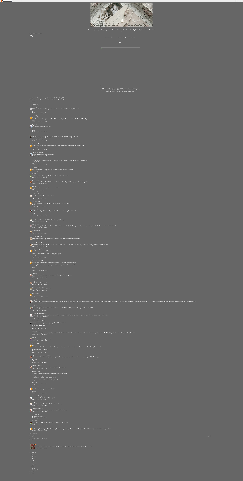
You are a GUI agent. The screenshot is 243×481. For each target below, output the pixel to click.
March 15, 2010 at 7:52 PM (39, 399)
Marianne (34, 293)
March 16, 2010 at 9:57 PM (39, 412)
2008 (32, 474)
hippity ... (34, 468)
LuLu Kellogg (35, 116)
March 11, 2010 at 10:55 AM (39, 177)
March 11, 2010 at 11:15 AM (39, 184)
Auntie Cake (35, 306)
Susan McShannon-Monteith (38, 321)
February (34, 470)
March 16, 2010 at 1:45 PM (39, 405)
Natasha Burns (35, 421)
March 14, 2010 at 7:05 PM (39, 362)
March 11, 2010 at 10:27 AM (39, 156)
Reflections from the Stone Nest (39, 355)
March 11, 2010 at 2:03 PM (39, 215)
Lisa (33, 186)
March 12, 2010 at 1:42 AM (39, 284)
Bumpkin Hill (35, 402)
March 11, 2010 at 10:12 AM (39, 141)
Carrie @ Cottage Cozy (37, 396)
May (33, 460)
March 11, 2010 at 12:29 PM (39, 191)
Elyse (33, 125)
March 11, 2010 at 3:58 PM (39, 227)
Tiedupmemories (36, 218)
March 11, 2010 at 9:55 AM (39, 122)
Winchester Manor (36, 261)
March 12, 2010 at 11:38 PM (39, 335)
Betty (33, 281)
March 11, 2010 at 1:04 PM (39, 199)
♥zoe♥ (33, 209)
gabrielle (34, 415)
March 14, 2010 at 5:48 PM (39, 352)
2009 (32, 472)
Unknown (34, 144)
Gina (33, 337)
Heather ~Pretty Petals (37, 249)
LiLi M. (34, 224)
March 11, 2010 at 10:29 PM (39, 271)
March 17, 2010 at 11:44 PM (39, 424)
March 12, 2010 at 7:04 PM (39, 328)
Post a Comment (33, 434)
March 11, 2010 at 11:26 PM (39, 278)
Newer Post (32, 436)
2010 (32, 454)
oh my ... (32, 35)
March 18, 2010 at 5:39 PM (39, 430)
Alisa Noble (35, 230)
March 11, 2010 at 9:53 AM (39, 113)
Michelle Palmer (36, 174)
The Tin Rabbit (36, 237)
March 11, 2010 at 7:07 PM (39, 234)
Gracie (50, 98)
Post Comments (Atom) (41, 439)
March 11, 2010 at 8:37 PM (39, 258)
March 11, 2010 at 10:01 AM (39, 132)
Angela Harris (35, 365)
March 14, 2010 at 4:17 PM (39, 341)
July (33, 456)
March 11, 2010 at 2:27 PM (39, 221)
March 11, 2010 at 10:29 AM (39, 165)
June (33, 273)
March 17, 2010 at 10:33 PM (39, 418)
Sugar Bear (35, 201)
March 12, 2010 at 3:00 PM (39, 318)
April (33, 462)
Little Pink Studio (36, 194)
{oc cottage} (35, 107)
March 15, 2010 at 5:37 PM (39, 393)
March (33, 464)
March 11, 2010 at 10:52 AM (39, 171)
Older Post (208, 436)
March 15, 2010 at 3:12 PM (39, 384)
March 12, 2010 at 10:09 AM (39, 297)
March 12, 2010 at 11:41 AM (39, 303)
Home (120, 436)
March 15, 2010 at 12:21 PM (39, 369)
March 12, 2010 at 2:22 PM (39, 311)
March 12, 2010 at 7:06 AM (39, 291)
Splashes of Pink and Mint (38, 313)
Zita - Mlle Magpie (36, 287)
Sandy (33, 300)
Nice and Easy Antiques (37, 153)
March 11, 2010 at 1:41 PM (39, 206)
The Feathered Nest (37, 243)
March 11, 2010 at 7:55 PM (39, 240)
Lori (37, 444)
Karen (33, 135)
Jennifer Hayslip (36, 408)
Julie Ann (34, 180)
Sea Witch (34, 168)
